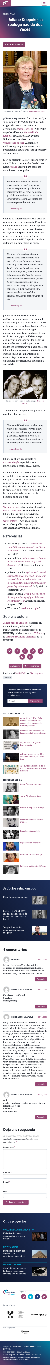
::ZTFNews (38, 633)
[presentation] (25, 722)
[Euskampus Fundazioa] (39, 1315)
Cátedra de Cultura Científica (21, 636)
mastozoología (11, 462)
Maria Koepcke (25, 129)
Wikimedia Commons (37, 111)
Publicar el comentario (15, 1202)
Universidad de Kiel (13, 142)
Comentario (9, 1147)
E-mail (6, 1182)
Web (5, 1192)
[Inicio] (5, 3)
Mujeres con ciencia (16, 1355)
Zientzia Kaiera (10, 1247)
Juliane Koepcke (15, 209)
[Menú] (44, 3)
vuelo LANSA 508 (12, 510)
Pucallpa (14, 166)
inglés (36, 608)
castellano (25, 608)
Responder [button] (41, 979)
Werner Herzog (11, 507)
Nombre (7, 1172)
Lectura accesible (14, 44)
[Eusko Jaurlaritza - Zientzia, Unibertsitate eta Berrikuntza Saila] (25, 1332)
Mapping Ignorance (13, 1265)
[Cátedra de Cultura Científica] (16, 1314)
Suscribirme (35, 701)
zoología (7, 678)
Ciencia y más (9, 14)
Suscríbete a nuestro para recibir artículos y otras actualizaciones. (24, 692)
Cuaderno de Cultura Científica (18, 1230)
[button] (9, 651)
